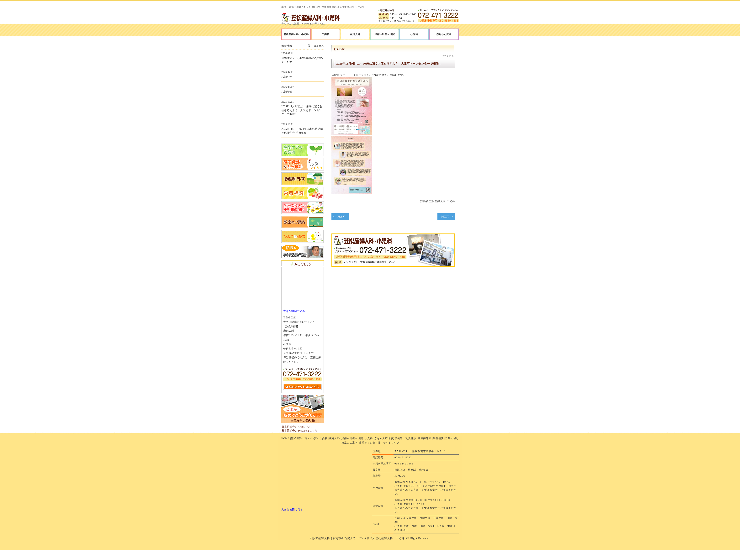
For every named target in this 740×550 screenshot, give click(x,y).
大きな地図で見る (294, 310)
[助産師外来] (302, 184)
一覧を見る (317, 46)
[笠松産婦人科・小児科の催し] (302, 212)
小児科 (369, 438)
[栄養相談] (302, 198)
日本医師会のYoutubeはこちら (299, 430)
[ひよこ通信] (302, 241)
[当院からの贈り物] (302, 421)
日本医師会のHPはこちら (296, 426)
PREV (341, 216)
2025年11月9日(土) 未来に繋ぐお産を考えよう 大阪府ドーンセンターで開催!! (388, 63)
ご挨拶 (324, 438)
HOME (285, 438)
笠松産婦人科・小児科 (304, 438)
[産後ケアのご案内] (302, 155)
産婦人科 (355, 34)
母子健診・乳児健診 (404, 438)
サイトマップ (391, 442)
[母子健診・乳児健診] (302, 169)
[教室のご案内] (302, 227)
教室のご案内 (349, 442)
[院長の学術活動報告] (302, 257)
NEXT (445, 216)
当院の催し (452, 438)
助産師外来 (424, 438)
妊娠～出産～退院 (385, 34)
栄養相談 (438, 438)
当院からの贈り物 (370, 442)
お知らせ (286, 76)
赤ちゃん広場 (382, 438)
